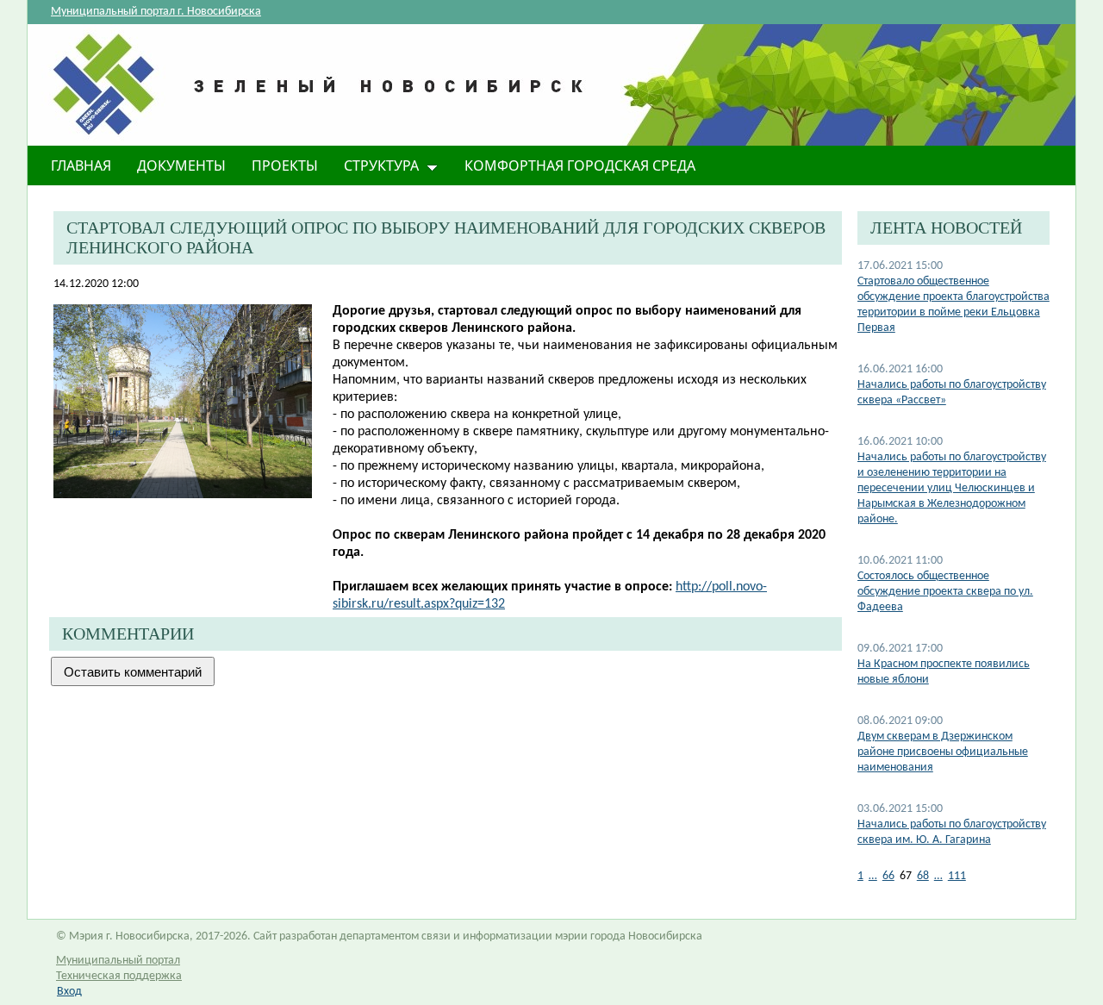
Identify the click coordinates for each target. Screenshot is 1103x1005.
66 (888, 876)
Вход (69, 991)
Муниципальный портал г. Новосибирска (156, 11)
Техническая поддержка (119, 976)
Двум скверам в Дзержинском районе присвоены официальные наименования (942, 752)
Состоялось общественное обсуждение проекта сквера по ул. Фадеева (945, 592)
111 (957, 876)
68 (923, 876)
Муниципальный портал (118, 960)
